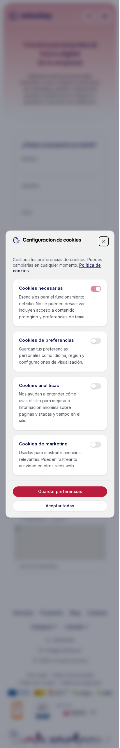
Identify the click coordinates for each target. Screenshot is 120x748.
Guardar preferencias (60, 491)
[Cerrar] (103, 241)
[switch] (96, 289)
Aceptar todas (60, 505)
